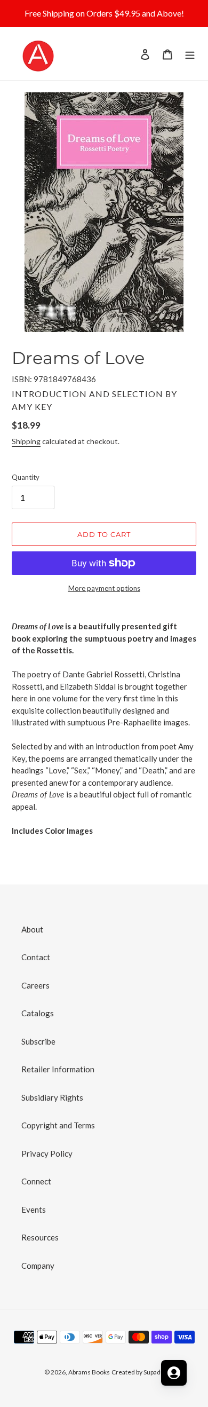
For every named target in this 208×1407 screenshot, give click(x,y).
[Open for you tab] (174, 1373)
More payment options (104, 588)
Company (37, 1265)
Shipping (26, 441)
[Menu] (190, 53)
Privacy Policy (47, 1153)
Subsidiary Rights (52, 1097)
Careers (35, 985)
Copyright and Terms (58, 1125)
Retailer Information (57, 1069)
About (32, 929)
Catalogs (37, 1013)
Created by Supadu (137, 1372)
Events (33, 1209)
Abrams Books (89, 1372)
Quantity (25, 477)
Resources (40, 1237)
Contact (35, 957)
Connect (36, 1181)
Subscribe (38, 1041)
